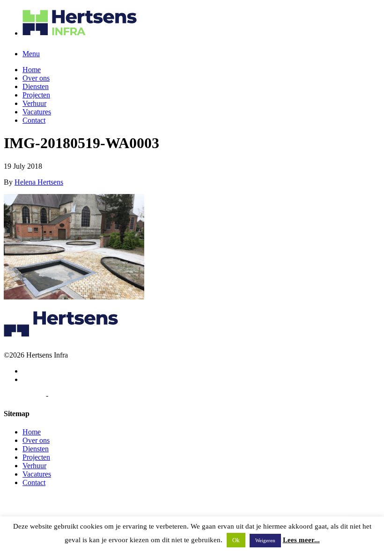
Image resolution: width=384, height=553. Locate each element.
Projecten (36, 95)
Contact (33, 120)
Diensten (35, 86)
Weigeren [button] (265, 540)
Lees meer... (301, 540)
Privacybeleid (24, 395)
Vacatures (36, 112)
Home (31, 70)
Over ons (36, 78)
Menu (31, 54)
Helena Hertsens (39, 182)
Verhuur (34, 103)
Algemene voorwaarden (85, 395)
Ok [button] (236, 540)
